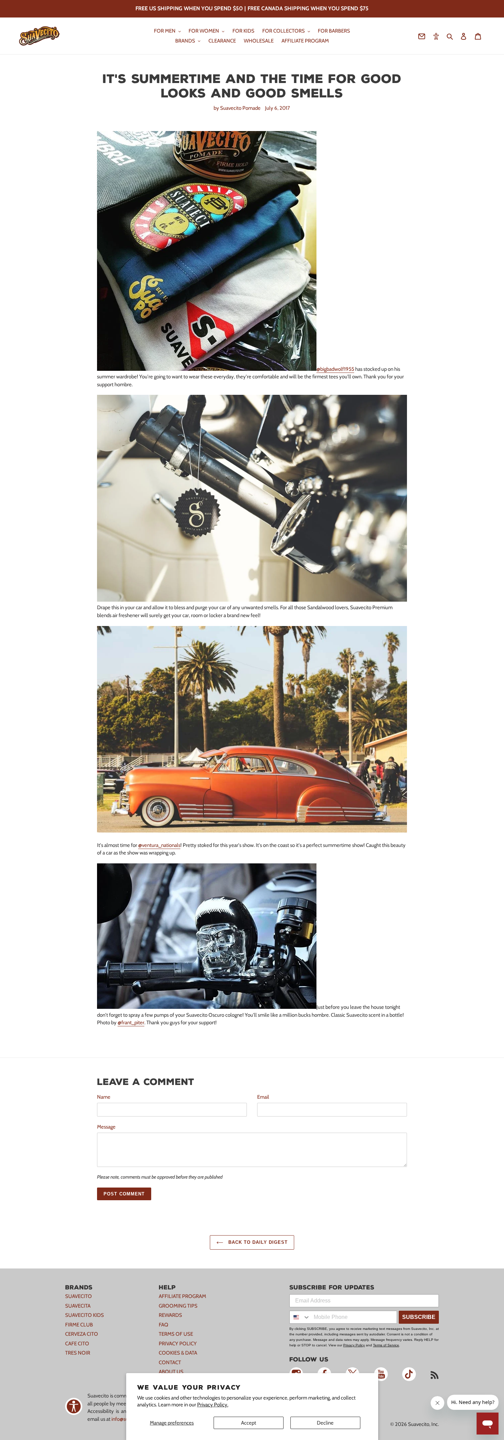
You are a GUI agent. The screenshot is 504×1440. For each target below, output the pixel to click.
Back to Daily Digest (257, 1242)
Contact (170, 1362)
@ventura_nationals (159, 845)
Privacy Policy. (212, 1405)
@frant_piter (131, 1022)
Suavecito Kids (84, 1315)
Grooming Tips (178, 1306)
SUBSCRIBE (418, 1317)
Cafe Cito (77, 1344)
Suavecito (78, 1296)
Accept (248, 1423)
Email (263, 1097)
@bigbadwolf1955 (335, 369)
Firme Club (79, 1325)
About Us (171, 1372)
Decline (325, 1423)
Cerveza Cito (81, 1334)
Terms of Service (386, 1345)
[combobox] (300, 1317)
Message (106, 1127)
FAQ (163, 1325)
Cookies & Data (178, 1353)
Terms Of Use (176, 1334)
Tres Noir (77, 1353)
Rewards (170, 1315)
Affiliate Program (182, 1296)
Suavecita (78, 1306)
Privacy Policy (178, 1344)
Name (103, 1097)
